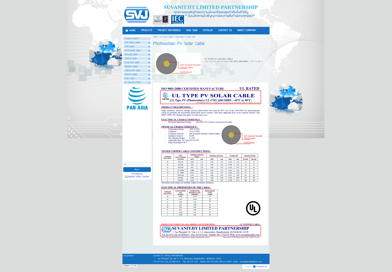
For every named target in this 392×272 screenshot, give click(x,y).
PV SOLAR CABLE (166, 37)
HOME (155, 37)
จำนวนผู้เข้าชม (137, 174)
